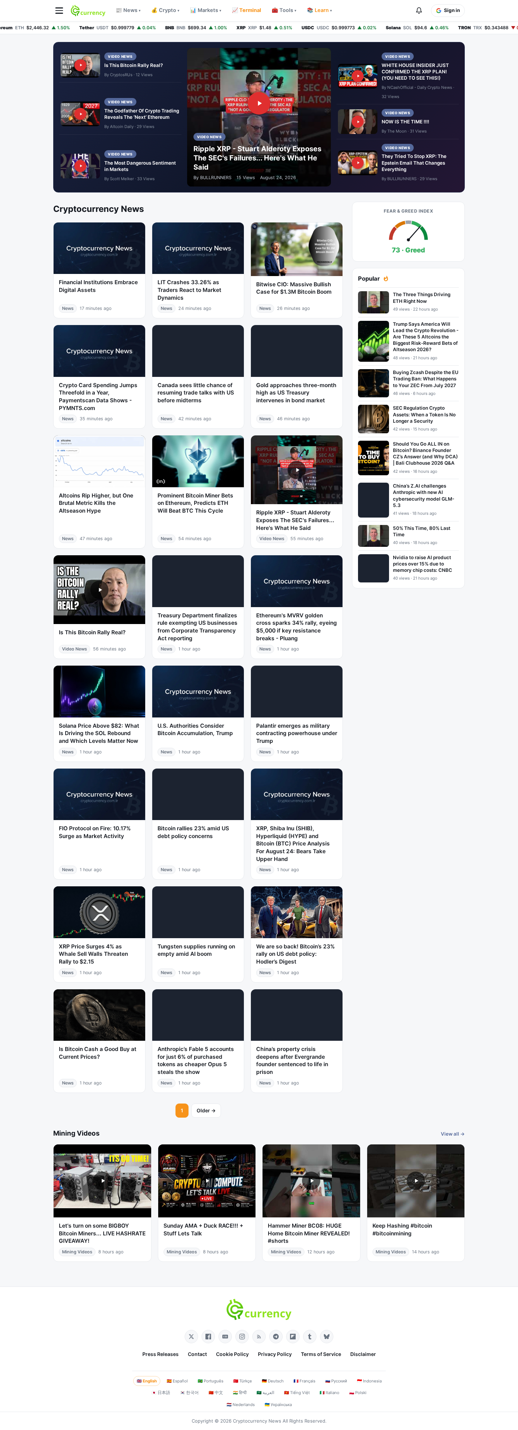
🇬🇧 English (147, 1381)
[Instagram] (242, 1336)
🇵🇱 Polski (357, 1392)
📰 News (128, 10)
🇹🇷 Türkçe (242, 1381)
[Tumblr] (309, 1336)
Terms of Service (321, 1354)
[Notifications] (419, 10)
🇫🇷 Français (304, 1381)
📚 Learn (319, 10)
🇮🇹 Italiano (329, 1392)
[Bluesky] (326, 1336)
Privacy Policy (275, 1354)
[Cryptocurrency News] (88, 10)
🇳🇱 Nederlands (241, 1404)
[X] (191, 1336)
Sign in (452, 10)
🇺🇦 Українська (278, 1404)
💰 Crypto (165, 10)
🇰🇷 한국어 (189, 1392)
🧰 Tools (284, 10)
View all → (453, 1134)
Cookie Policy (232, 1354)
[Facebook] (208, 1336)
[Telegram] (276, 1336)
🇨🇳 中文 (216, 1392)
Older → (206, 1110)
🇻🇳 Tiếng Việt (297, 1392)
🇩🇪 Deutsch (273, 1381)
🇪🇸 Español (177, 1381)
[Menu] (59, 10)
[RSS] (259, 1336)
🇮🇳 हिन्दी (240, 1392)
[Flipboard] (293, 1336)
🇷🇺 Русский (336, 1381)
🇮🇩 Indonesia (369, 1381)
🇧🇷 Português (210, 1381)
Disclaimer (363, 1354)
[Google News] (225, 1336)
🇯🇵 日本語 (161, 1392)
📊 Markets (205, 10)
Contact (197, 1354)
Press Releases (160, 1354)
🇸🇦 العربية (265, 1392)
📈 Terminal (246, 10)
